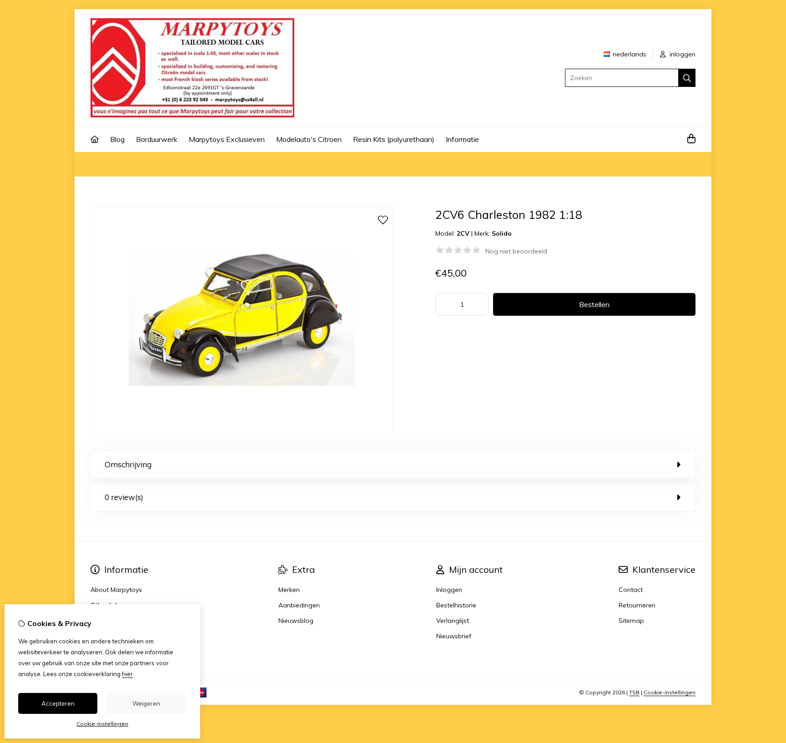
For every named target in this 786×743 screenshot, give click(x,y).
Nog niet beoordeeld (516, 251)
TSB (634, 692)
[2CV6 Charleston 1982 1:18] (242, 431)
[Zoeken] (687, 78)
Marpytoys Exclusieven (227, 139)
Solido (502, 233)
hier (127, 673)
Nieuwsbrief (453, 636)
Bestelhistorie (456, 605)
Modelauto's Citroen (309, 139)
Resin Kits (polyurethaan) (393, 139)
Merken (289, 590)
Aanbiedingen (299, 605)
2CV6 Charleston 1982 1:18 (217, 164)
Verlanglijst (452, 621)
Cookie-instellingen (669, 692)
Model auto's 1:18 (142, 164)
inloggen (681, 54)
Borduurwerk (156, 139)
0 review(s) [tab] (124, 497)
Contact (631, 590)
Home (100, 164)
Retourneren (637, 605)
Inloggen (449, 590)
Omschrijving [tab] (128, 464)
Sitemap (631, 621)
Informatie (462, 139)
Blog (117, 139)
